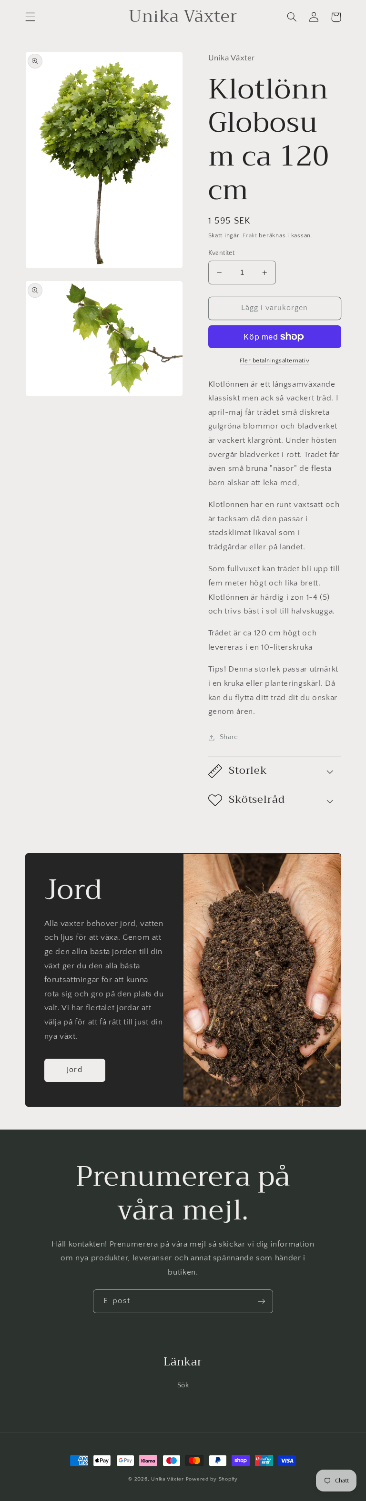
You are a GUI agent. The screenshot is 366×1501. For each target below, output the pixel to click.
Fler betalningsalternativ (274, 360)
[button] (30, 17)
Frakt (250, 235)
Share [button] (229, 737)
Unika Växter (167, 1479)
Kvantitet (221, 253)
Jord (74, 1070)
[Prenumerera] (262, 1301)
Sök (183, 1385)
